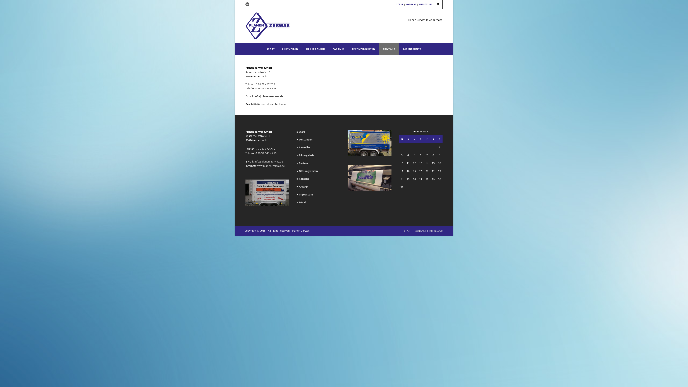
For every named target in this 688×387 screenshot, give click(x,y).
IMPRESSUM (425, 4)
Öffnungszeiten (363, 49)
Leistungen (290, 49)
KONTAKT (411, 4)
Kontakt (389, 49)
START (399, 4)
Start (271, 49)
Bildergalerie (315, 49)
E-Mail (302, 202)
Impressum (306, 194)
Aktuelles (304, 147)
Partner (339, 49)
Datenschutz (411, 49)
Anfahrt (303, 186)
